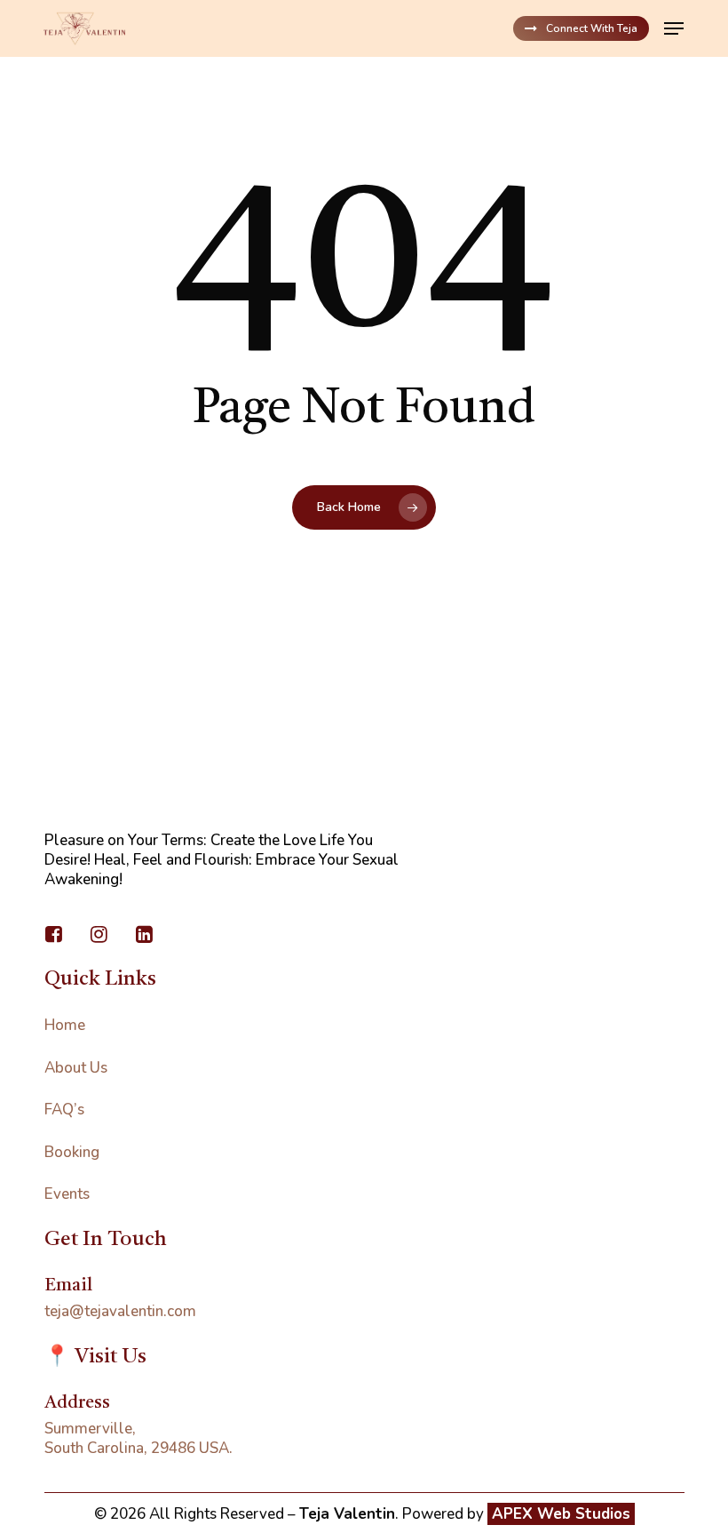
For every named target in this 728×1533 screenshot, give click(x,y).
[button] (674, 28)
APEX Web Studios (561, 1514)
